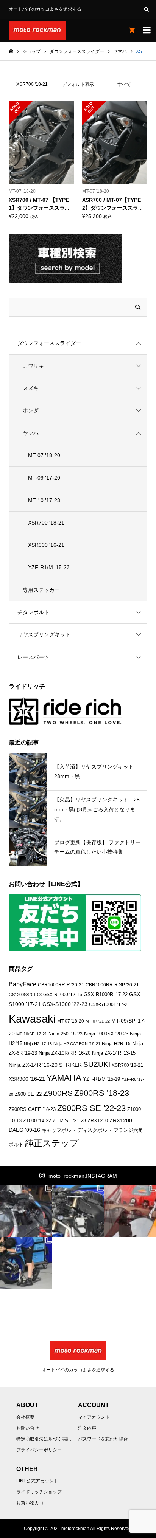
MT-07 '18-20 (44, 455)
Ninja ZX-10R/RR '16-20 (64, 1053)
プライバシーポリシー (39, 1450)
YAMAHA (64, 1078)
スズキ (31, 388)
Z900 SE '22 (28, 1094)
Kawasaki (32, 1018)
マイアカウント (94, 1417)
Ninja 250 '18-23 (65, 1033)
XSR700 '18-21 (46, 523)
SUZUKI (96, 1064)
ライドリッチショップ (39, 1492)
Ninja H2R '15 (116, 1043)
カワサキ (33, 366)
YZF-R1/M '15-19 (101, 1079)
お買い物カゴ (30, 1503)
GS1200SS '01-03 (25, 994)
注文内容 (87, 1428)
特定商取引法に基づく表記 (43, 1439)
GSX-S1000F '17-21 (109, 1004)
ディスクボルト (95, 1130)
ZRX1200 (97, 1120)
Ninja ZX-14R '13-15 (114, 1053)
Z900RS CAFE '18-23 (32, 1109)
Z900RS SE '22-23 (91, 1108)
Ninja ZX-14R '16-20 (33, 1065)
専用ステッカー (41, 590)
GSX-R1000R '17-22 (106, 994)
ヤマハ (31, 433)
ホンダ (31, 410)
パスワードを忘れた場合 (103, 1439)
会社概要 (25, 1417)
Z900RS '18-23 (101, 1093)
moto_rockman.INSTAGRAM (82, 1176)
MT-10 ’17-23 (44, 500)
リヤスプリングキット (43, 634)
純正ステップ (52, 1143)
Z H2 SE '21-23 (69, 1120)
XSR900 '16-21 (46, 545)
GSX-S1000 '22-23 (64, 1004)
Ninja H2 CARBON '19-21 (76, 1043)
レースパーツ (33, 657)
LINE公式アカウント (37, 1481)
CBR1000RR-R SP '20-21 (112, 984)
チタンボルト (33, 612)
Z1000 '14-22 (37, 1120)
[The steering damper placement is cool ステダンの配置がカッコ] (78, 1211)
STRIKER (70, 1065)
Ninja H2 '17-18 (38, 1043)
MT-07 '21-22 (98, 1021)
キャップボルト (59, 1130)
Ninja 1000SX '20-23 (106, 1034)
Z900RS (58, 1093)
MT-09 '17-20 (44, 478)
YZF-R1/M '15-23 (49, 567)
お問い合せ (27, 1428)
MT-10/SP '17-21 (31, 1034)
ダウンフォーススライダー (49, 343)
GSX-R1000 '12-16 (62, 994)
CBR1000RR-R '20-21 (61, 984)
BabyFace (22, 984)
